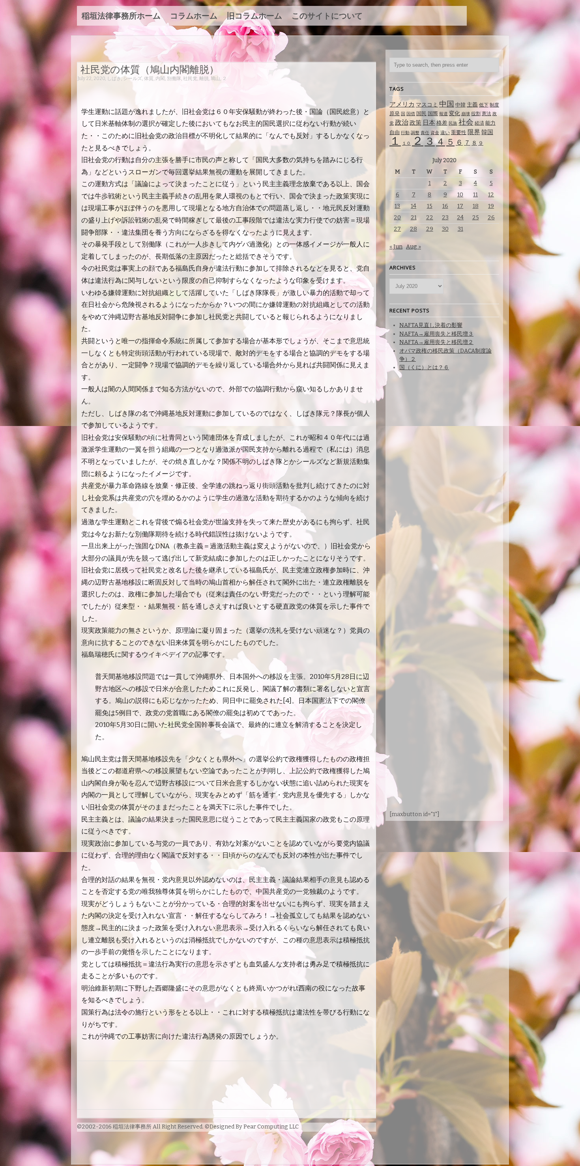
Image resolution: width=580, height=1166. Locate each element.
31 (460, 229)
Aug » (413, 246)
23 (445, 217)
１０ (406, 143)
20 (397, 217)
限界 (474, 132)
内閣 (160, 78)
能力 (490, 123)
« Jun (395, 246)
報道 (443, 113)
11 (475, 194)
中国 (446, 103)
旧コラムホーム (254, 16)
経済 (479, 123)
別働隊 (174, 78)
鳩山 (215, 78)
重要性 (458, 132)
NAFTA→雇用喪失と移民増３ (436, 334)
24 (460, 217)
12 (491, 194)
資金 (434, 132)
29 (429, 229)
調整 (415, 132)
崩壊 (465, 113)
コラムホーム (193, 16)
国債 (410, 113)
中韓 (460, 105)
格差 (441, 123)
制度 (494, 105)
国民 (421, 113)
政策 (415, 122)
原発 (394, 113)
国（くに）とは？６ (424, 367)
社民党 (190, 78)
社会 (465, 122)
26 (491, 217)
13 (397, 206)
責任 (425, 132)
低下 (483, 105)
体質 (148, 78)
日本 (429, 122)
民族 (453, 123)
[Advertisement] (221, 90)
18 (476, 206)
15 (429, 206)
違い (445, 132)
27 (397, 229)
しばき (114, 78)
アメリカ (402, 104)
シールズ (132, 78)
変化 (454, 113)
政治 (401, 122)
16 (445, 206)
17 (460, 206)
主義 (472, 104)
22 (429, 217)
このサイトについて (327, 16)
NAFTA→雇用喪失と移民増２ (436, 342)
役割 (476, 113)
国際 (433, 113)
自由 (394, 132)
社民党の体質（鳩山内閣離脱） (149, 69)
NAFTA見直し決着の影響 (430, 325)
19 (491, 206)
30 (445, 229)
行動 (405, 132)
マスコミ (427, 104)
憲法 (486, 113)
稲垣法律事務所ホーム (121, 16)
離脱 (204, 78)
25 (475, 217)
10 (460, 194)
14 (413, 206)
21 (414, 217)
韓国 (487, 132)
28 (413, 229)
